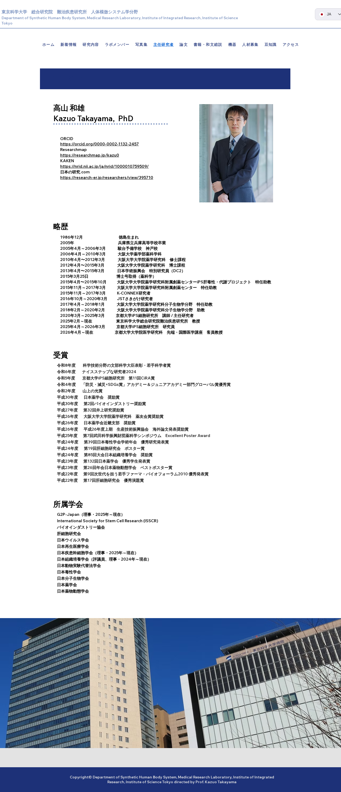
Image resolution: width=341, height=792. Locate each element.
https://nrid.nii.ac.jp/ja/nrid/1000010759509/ (104, 166)
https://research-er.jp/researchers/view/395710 (106, 177)
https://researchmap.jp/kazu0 (89, 155)
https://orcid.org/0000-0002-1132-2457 (99, 143)
